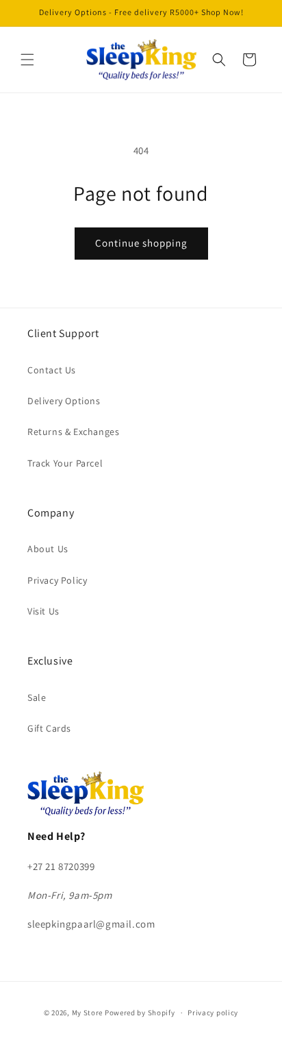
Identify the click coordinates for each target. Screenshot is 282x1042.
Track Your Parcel (65, 463)
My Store (87, 1012)
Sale (36, 697)
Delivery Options (64, 401)
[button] (27, 60)
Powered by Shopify (140, 1012)
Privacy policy (213, 1012)
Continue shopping (141, 242)
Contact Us (51, 370)
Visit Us (43, 611)
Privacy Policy (57, 580)
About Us (47, 549)
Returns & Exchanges (73, 431)
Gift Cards (49, 728)
